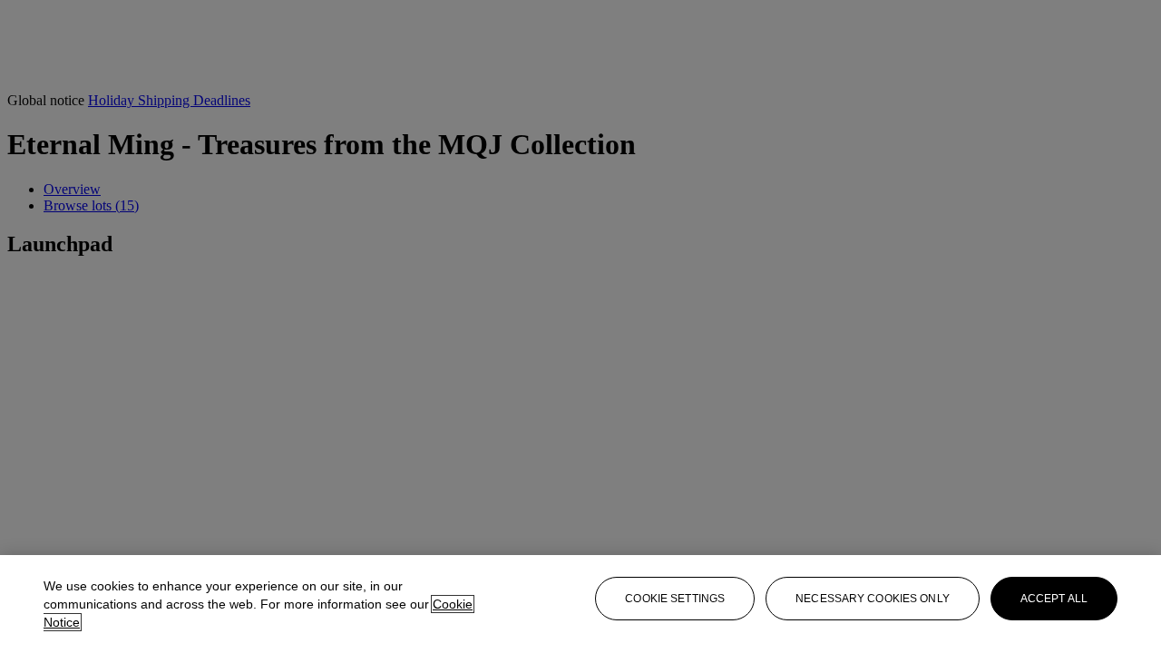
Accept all (1054, 598)
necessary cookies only (872, 598)
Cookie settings (675, 598)
